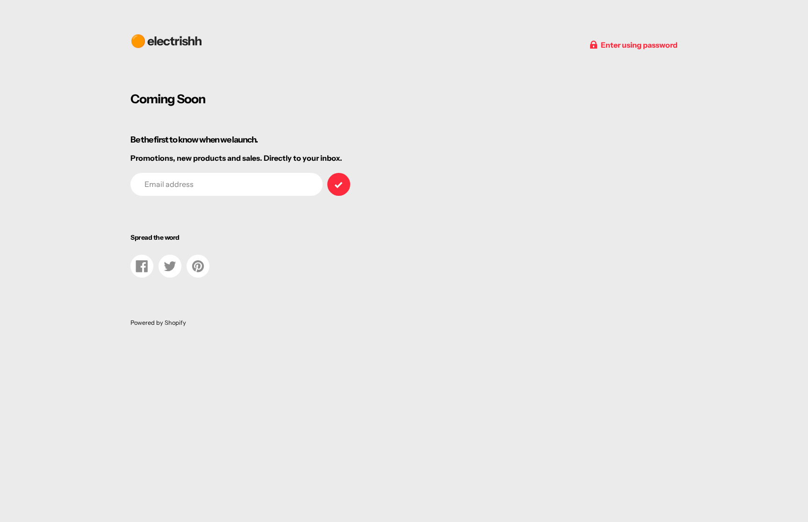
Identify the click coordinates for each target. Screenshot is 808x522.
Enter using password (639, 45)
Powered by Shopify (158, 322)
